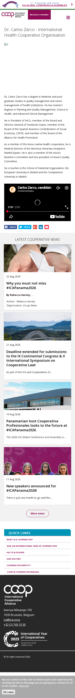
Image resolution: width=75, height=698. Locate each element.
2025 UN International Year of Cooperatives (32, 546)
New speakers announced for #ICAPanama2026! (31, 488)
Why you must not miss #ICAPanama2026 (26, 285)
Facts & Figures (15, 552)
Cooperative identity (19, 565)
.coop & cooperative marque (23, 572)
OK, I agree (8, 692)
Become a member (39, 14)
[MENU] (68, 17)
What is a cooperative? (20, 539)
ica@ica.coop (12, 620)
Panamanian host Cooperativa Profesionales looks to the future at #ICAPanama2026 (36, 425)
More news (37, 513)
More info (24, 686)
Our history (14, 559)
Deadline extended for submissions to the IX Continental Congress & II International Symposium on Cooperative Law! (36, 358)
